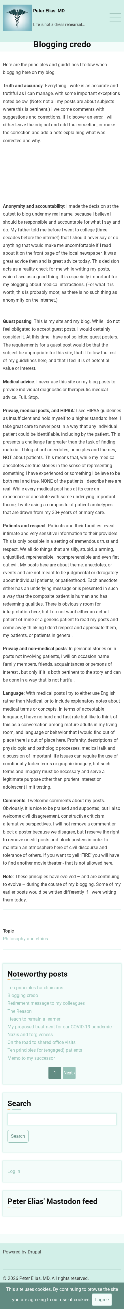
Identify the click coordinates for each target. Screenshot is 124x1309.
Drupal (34, 1252)
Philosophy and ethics (25, 938)
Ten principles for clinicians (35, 987)
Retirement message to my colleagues (46, 1003)
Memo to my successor (31, 1058)
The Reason (19, 1011)
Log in (13, 1171)
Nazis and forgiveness (30, 1034)
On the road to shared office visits (41, 1042)
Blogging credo (22, 995)
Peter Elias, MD (49, 11)
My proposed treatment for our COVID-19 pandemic (59, 1027)
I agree (102, 1299)
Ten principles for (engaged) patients (44, 1050)
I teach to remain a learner (33, 1019)
